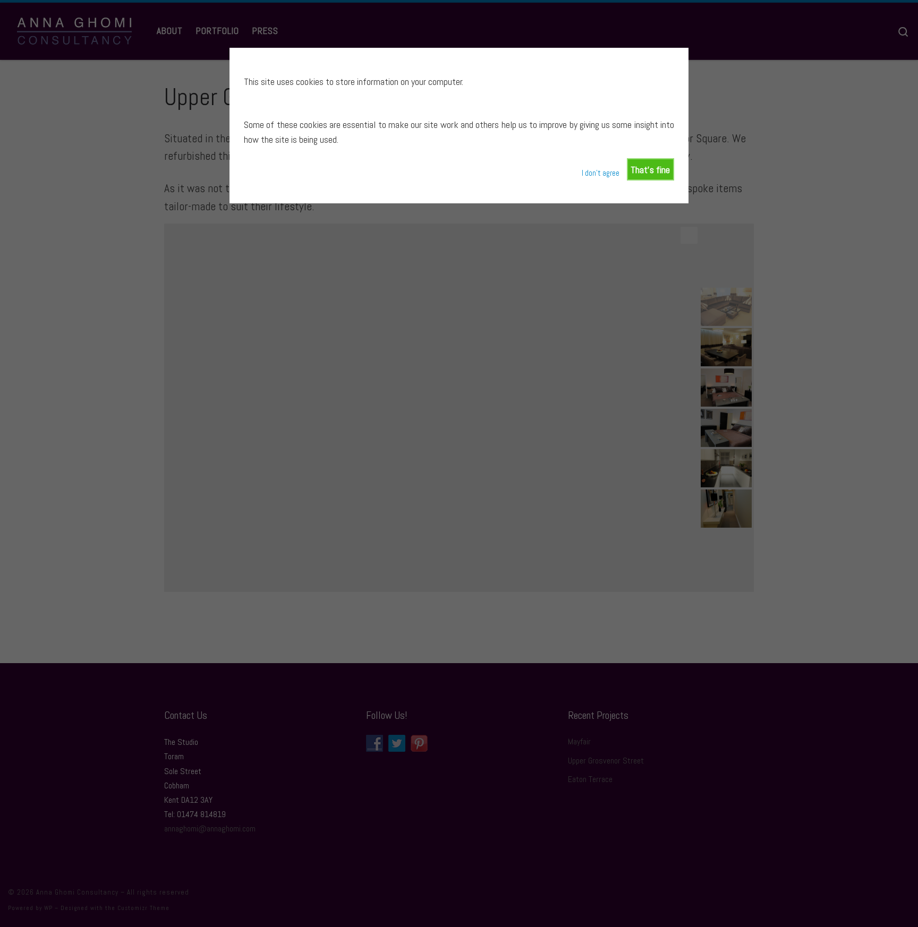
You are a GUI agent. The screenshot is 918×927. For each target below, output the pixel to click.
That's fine (650, 170)
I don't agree (600, 173)
